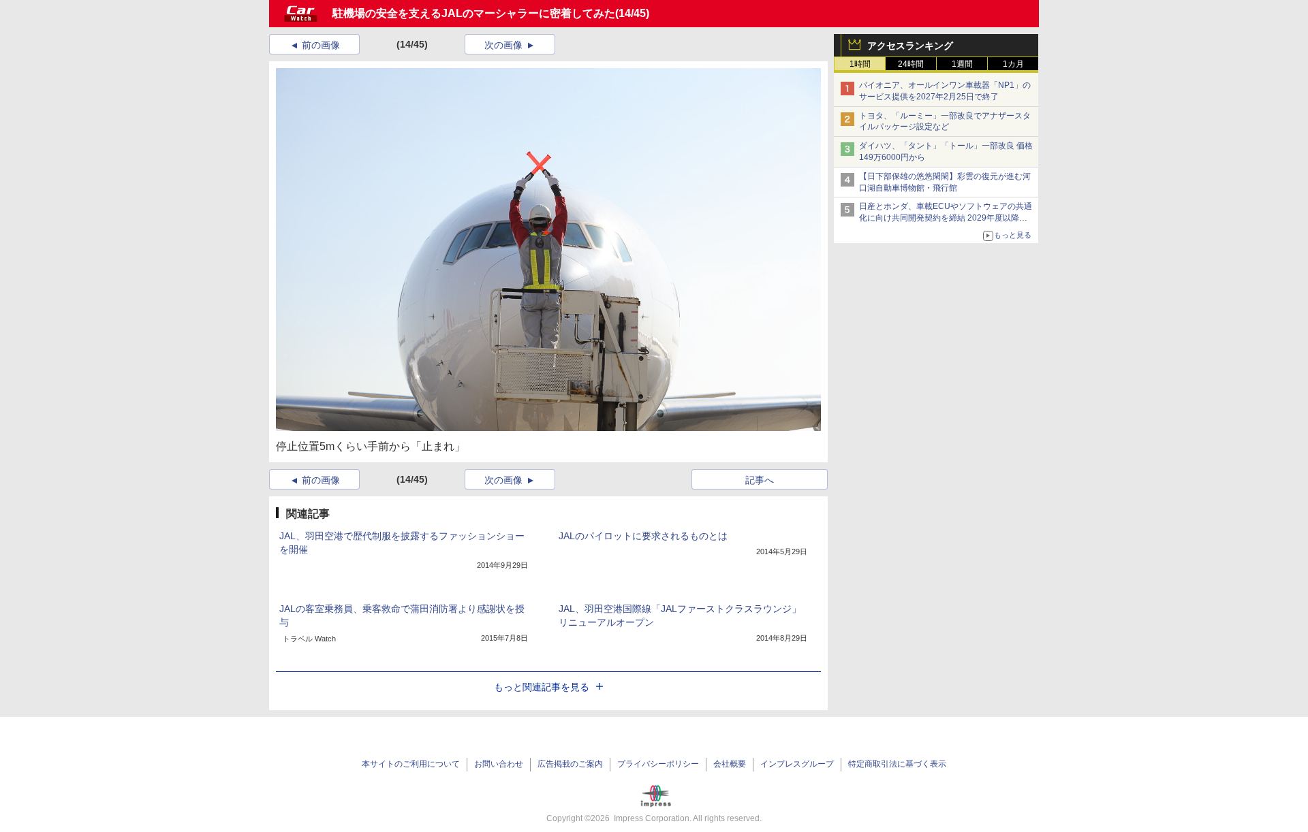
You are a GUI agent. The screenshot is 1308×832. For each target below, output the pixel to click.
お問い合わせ (498, 764)
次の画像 (503, 44)
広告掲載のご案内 (570, 764)
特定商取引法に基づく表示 (897, 764)
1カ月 (1013, 64)
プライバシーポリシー (658, 764)
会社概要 (729, 764)
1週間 (962, 64)
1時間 (860, 64)
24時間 (911, 64)
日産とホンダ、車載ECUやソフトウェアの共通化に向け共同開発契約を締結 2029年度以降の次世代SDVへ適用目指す (945, 218)
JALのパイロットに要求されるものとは (643, 535)
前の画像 (321, 44)
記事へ (759, 480)
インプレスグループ (797, 764)
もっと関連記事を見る (541, 687)
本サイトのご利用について (411, 764)
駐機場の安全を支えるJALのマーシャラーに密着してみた (473, 13)
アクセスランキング (910, 45)
